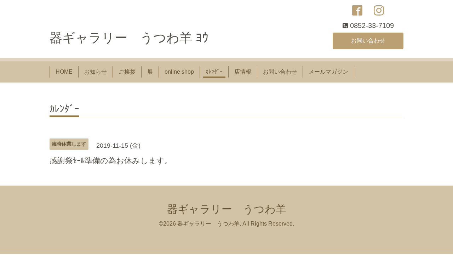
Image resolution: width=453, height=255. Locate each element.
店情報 (242, 72)
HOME (64, 72)
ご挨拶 (127, 72)
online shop (179, 72)
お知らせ (95, 72)
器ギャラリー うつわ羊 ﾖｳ (129, 37)
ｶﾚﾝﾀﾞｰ (214, 72)
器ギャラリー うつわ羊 (226, 209)
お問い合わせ (368, 41)
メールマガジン (328, 72)
